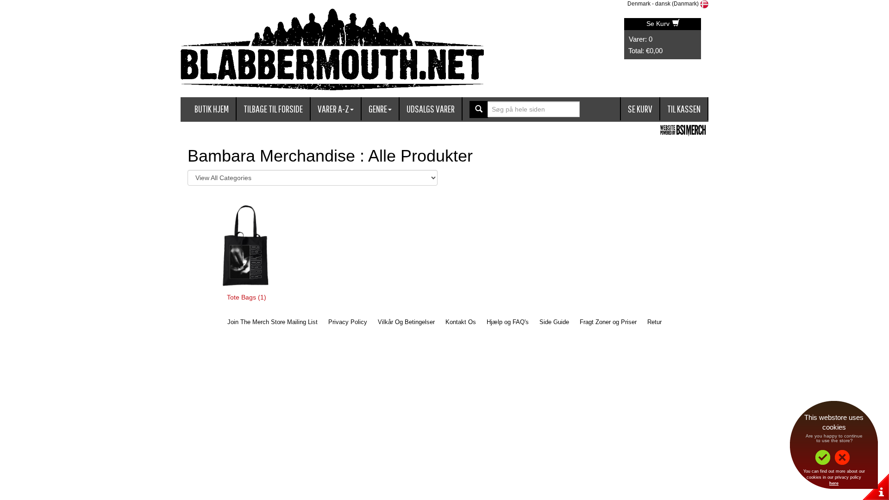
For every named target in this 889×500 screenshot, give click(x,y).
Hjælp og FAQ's (508, 322)
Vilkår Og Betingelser (406, 322)
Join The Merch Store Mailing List (272, 322)
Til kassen (684, 108)
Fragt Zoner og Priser (608, 322)
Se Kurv (658, 23)
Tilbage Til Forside (273, 108)
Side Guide (554, 322)
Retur (654, 322)
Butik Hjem (211, 108)
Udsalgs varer (431, 108)
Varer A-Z (333, 108)
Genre (378, 108)
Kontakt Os (460, 322)
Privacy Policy (347, 322)
